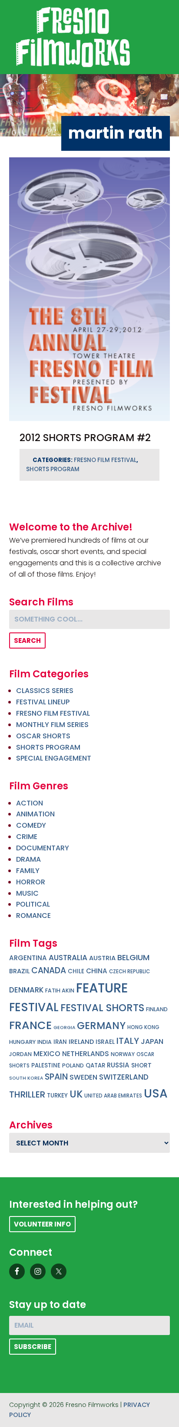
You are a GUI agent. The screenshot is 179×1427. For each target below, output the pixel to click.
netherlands (85, 1053)
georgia (64, 1027)
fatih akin (59, 990)
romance (33, 916)
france (30, 1025)
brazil (19, 971)
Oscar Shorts (43, 736)
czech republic (129, 971)
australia (68, 957)
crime (26, 837)
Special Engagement (53, 758)
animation (35, 814)
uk (76, 1094)
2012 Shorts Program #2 (85, 438)
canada (48, 970)
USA (156, 1093)
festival (34, 1007)
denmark (26, 990)
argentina (28, 957)
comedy (31, 825)
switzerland (124, 1077)
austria (102, 958)
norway (123, 1054)
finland (157, 1009)
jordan (20, 1054)
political (33, 904)
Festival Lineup (43, 702)
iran (60, 1042)
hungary (22, 1042)
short (141, 1065)
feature (102, 988)
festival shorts (102, 1008)
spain (56, 1077)
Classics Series (44, 691)
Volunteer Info (42, 1224)
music (27, 893)
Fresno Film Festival (105, 460)
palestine (45, 1065)
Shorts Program (53, 469)
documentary (42, 848)
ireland (81, 1041)
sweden (83, 1077)
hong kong (143, 1027)
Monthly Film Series (52, 725)
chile (76, 971)
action (29, 803)
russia (118, 1065)
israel (105, 1042)
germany (101, 1026)
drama (28, 859)
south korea (26, 1078)
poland (73, 1065)
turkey (57, 1095)
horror (30, 882)
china (96, 970)
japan (152, 1041)
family (28, 871)
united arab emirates (113, 1095)
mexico (46, 1054)
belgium (133, 957)
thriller (27, 1094)
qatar (95, 1065)
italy (127, 1041)
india (44, 1042)
